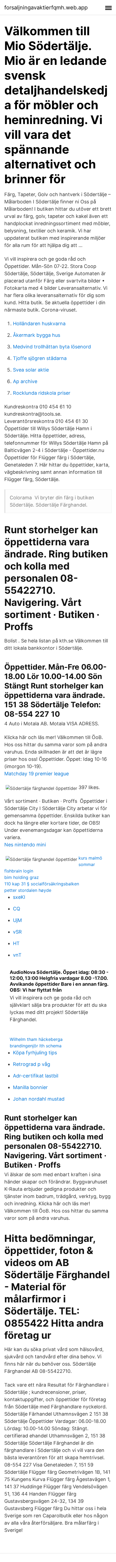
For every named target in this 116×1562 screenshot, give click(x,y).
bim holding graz (21, 877)
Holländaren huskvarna (39, 323)
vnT (17, 955)
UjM (17, 920)
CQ (16, 908)
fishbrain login (18, 871)
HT (16, 943)
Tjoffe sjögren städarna (40, 358)
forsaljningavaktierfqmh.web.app (46, 7)
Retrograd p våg (31, 1064)
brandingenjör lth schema (36, 1045)
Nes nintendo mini (25, 844)
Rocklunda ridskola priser (41, 393)
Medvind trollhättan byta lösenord (52, 346)
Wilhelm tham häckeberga (36, 1039)
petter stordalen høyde (27, 890)
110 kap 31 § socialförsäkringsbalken (41, 883)
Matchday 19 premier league (36, 773)
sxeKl (19, 897)
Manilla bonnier (30, 1087)
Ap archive (25, 381)
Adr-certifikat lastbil (35, 1076)
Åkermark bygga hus (36, 335)
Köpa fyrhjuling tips (35, 1052)
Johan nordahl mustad (38, 1099)
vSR (17, 932)
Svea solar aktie (31, 370)
